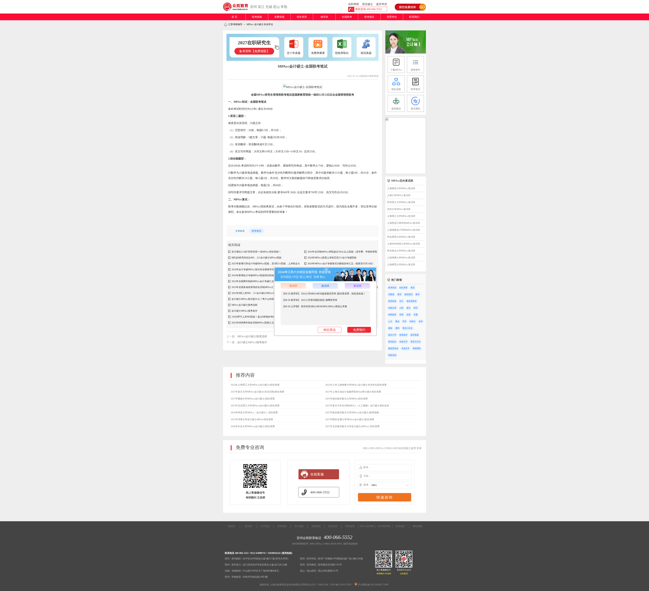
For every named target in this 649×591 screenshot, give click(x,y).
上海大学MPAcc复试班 (399, 195)
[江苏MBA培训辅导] (237, 7)
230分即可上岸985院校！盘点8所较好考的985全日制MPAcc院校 (265, 317)
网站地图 (417, 526)
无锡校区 (316, 526)
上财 (401, 308)
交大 (401, 301)
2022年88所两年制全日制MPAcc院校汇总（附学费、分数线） (263, 322)
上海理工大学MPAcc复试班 (401, 216)
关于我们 (265, 526)
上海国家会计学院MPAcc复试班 (403, 230)
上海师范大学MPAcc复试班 (401, 264)
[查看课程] (325, 280)
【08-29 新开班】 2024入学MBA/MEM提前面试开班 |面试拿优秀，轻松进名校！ (324, 293)
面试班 (325, 285)
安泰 (408, 314)
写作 (404, 321)
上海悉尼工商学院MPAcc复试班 (403, 223)
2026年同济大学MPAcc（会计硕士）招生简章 (254, 412)
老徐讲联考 (411, 301)
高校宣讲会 (393, 348)
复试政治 (392, 342)
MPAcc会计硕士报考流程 (244, 305)
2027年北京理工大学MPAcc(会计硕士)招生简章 (255, 405)
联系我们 (414, 17)
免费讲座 (279, 17)
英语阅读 (392, 301)
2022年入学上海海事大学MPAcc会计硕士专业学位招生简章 (356, 385)
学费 (416, 314)
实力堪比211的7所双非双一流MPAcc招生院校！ (256, 251)
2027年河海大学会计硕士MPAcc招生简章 (252, 419)
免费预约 (359, 330)
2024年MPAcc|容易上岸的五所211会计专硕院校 (332, 257)
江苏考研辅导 (235, 24)
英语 (413, 287)
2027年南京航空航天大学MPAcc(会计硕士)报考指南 (352, 412)
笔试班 (293, 285)
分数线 (391, 294)
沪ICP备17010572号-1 (341, 584)
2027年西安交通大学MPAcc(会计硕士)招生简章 (349, 419)
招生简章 (302, 17)
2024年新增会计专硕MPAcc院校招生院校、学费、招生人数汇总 (265, 275)
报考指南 (257, 17)
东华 (421, 321)
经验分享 (392, 308)
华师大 (413, 321)
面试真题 (415, 335)
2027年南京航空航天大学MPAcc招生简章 (346, 398)
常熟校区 (350, 526)
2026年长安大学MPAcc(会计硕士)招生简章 (253, 426)
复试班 (357, 285)
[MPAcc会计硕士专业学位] (405, 53)
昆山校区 (333, 526)
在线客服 (317, 474)
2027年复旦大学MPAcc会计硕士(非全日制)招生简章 (257, 392)
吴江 (261, 7)
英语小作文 (407, 328)
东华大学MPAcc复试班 (399, 209)
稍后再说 (329, 330)
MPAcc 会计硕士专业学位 (260, 24)
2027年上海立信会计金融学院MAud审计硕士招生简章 (353, 392)
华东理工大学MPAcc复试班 (401, 202)
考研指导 (392, 314)
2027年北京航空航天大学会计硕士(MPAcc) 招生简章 (352, 426)
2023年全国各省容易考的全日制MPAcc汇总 (254, 287)
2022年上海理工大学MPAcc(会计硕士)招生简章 (255, 385)
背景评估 (392, 17)
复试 (399, 294)
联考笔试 (256, 231)
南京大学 (392, 335)
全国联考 (347, 17)
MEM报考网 (383, 526)
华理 (401, 314)
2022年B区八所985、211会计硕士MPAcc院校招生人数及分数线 (264, 293)
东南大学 (403, 342)
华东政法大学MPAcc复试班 (401, 250)
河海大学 (405, 348)
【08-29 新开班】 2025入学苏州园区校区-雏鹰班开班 (309, 300)
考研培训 (392, 355)
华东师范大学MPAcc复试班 (401, 237)
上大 (390, 321)
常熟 (284, 7)
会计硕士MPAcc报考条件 (244, 311)
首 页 (234, 17)
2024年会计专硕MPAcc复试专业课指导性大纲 (255, 269)
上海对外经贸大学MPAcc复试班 (403, 244)
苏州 (253, 7)
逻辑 (390, 328)
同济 (416, 308)
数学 (418, 294)
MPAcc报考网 (367, 526)
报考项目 (369, 17)
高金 (397, 321)
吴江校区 (299, 526)
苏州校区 (282, 526)
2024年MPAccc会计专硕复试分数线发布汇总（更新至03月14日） (341, 263)
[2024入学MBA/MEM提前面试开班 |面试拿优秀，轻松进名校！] (405, 173)
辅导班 (324, 17)
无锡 (268, 7)
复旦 (408, 308)
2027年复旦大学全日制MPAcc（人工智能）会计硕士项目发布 (357, 405)
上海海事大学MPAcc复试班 (401, 257)
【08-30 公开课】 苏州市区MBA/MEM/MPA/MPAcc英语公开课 (314, 306)
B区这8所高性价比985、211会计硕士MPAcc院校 (256, 257)
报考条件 (403, 335)
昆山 (276, 7)
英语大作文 (416, 342)
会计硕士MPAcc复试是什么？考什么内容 (253, 299)
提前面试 (408, 294)
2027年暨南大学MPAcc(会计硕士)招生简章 (253, 398)
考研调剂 (417, 348)
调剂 (397, 328)
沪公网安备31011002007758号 (373, 584)
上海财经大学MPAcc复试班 (401, 188)
